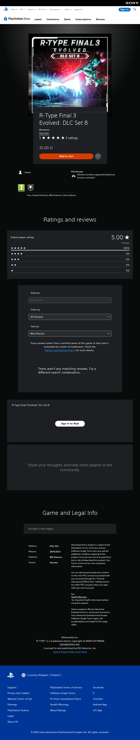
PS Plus (41, 9)
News (67, 9)
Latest (38, 19)
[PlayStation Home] (6, 9)
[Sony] (132, 5)
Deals (67, 19)
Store (13, 9)
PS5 (21, 9)
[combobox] (70, 300)
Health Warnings (79, 597)
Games (30, 9)
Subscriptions (83, 19)
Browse (100, 19)
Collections (52, 19)
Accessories (54, 9)
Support (77, 9)
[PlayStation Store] (18, 18)
